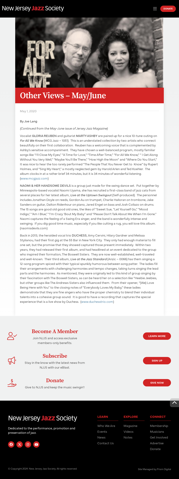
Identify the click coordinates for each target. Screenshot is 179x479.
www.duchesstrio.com (97, 301)
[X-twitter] (19, 444)
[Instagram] (28, 444)
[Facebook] (11, 444)
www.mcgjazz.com (34, 178)
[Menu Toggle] (155, 9)
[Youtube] (36, 444)
